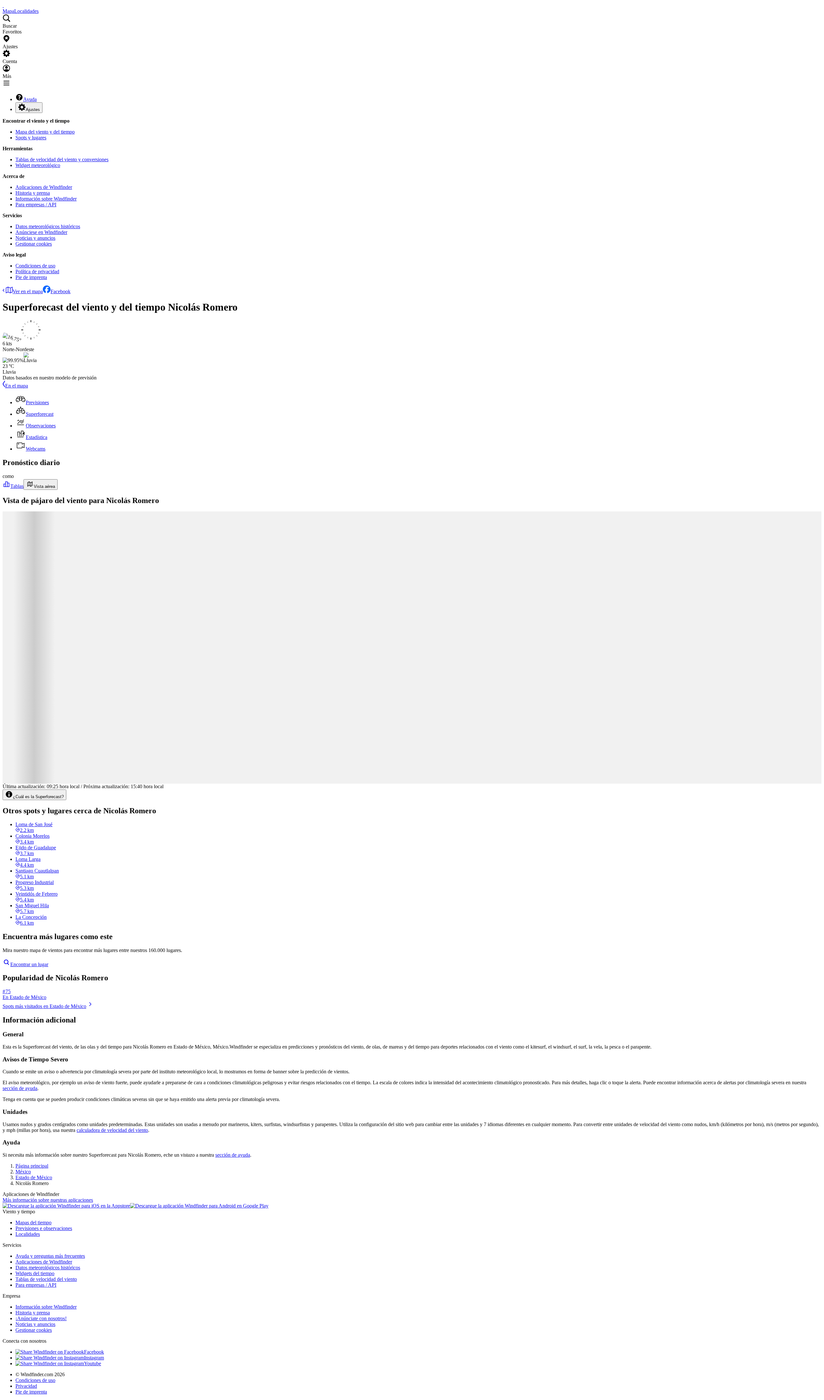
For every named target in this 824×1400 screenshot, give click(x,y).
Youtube (92, 1363)
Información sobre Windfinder (46, 198)
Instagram (94, 1357)
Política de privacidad (37, 271)
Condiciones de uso (35, 265)
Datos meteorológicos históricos (47, 226)
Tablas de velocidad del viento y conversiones (61, 159)
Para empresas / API (35, 204)
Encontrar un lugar (29, 964)
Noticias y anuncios (35, 238)
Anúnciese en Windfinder (41, 232)
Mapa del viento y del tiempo (45, 132)
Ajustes (33, 109)
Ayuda (30, 99)
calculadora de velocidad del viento (112, 1130)
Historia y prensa (32, 193)
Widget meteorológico (37, 165)
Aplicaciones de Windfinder (43, 187)
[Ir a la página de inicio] (3, 5)
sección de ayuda (20, 1088)
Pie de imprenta (31, 277)
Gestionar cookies (33, 244)
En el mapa (16, 385)
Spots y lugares (30, 137)
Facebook (60, 291)
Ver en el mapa (28, 291)
